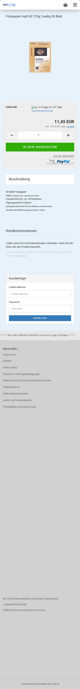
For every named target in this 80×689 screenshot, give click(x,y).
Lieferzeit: (11, 107)
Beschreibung (19, 179)
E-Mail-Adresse (17, 287)
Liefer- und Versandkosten (17, 400)
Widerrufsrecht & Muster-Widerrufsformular (27, 380)
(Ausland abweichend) (42, 111)
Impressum (9, 354)
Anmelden (20, 255)
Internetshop (28, 683)
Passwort (14, 302)
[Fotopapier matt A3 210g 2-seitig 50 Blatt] (40, 51)
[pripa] (8, 5)
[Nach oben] (69, 683)
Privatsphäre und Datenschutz (19, 406)
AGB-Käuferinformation (16, 393)
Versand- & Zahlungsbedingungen (21, 374)
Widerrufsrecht (11, 387)
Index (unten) (10, 367)
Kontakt (7, 360)
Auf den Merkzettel (63, 156)
